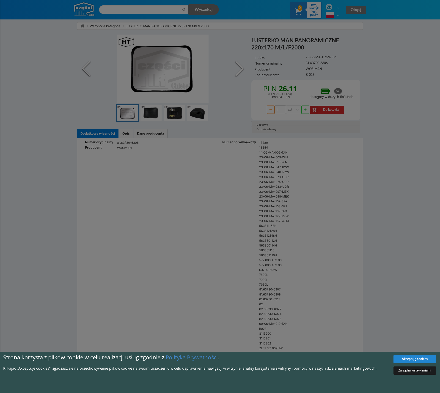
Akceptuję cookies (415, 359)
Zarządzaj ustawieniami (414, 370)
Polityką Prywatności (192, 357)
